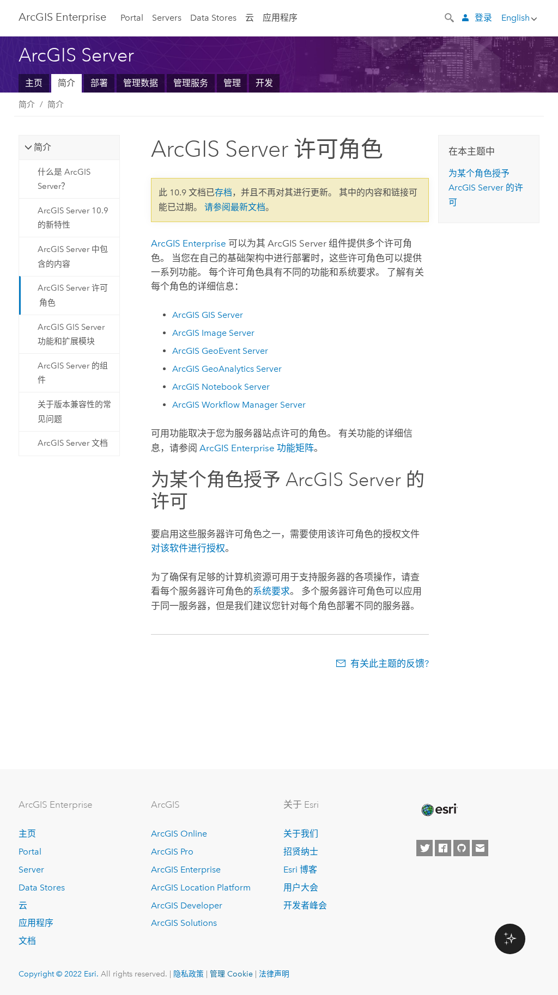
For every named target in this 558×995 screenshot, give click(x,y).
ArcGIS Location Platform (201, 887)
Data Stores (213, 18)
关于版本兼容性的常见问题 (74, 411)
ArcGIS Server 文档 (73, 443)
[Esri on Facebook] (443, 848)
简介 (66, 83)
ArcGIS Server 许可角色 (73, 295)
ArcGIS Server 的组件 (73, 373)
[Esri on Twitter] (424, 848)
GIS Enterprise (62, 16)
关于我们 (300, 833)
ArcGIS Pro (172, 851)
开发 (264, 83)
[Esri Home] (439, 810)
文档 (27, 941)
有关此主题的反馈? (389, 663)
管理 (232, 83)
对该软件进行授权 (188, 548)
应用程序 (280, 18)
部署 (99, 83)
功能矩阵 (256, 448)
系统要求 (271, 591)
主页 (34, 83)
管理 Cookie (231, 973)
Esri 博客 (300, 869)
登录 (483, 18)
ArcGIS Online (179, 833)
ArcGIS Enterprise (186, 869)
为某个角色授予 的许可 (485, 187)
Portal (131, 18)
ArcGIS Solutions (184, 923)
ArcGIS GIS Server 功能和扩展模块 (71, 334)
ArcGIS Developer (186, 905)
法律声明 (274, 973)
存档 (223, 192)
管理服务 (190, 83)
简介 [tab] (42, 147)
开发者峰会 (305, 905)
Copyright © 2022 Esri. (59, 973)
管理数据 (140, 83)
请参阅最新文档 (234, 207)
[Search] (450, 17)
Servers (166, 18)
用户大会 (300, 887)
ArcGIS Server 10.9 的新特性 (73, 218)
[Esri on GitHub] (461, 848)
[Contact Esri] (480, 848)
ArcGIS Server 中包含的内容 (73, 256)
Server (31, 869)
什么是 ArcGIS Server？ (64, 179)
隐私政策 (188, 973)
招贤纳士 (300, 851)
